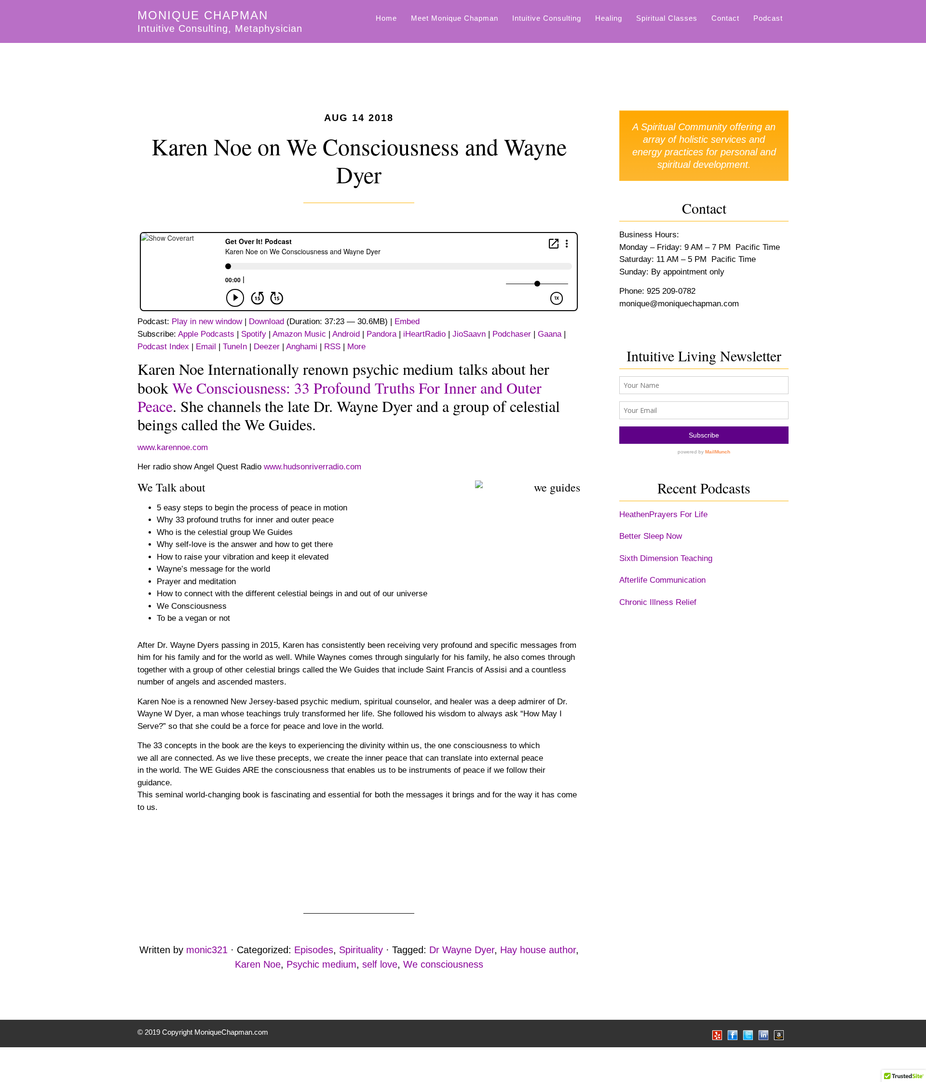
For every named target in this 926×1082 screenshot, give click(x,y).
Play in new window (207, 321)
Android (346, 334)
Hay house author (538, 950)
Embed (407, 321)
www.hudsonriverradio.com (315, 466)
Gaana (549, 334)
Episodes (313, 950)
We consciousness (443, 964)
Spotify (253, 334)
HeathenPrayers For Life (663, 514)
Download (266, 321)
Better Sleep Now (650, 536)
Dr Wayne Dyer (461, 950)
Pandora (381, 334)
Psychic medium (321, 964)
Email (206, 346)
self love (379, 964)
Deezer (267, 346)
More (356, 346)
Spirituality (361, 950)
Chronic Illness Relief (657, 602)
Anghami (301, 346)
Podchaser (511, 334)
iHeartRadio (424, 334)
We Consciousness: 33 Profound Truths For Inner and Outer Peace (339, 396)
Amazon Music (299, 334)
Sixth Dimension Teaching (665, 558)
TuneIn (235, 346)
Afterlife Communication (662, 580)
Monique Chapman (202, 15)
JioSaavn (469, 334)
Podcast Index (163, 346)
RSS (332, 346)
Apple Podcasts (206, 334)
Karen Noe (258, 964)
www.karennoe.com (172, 447)
